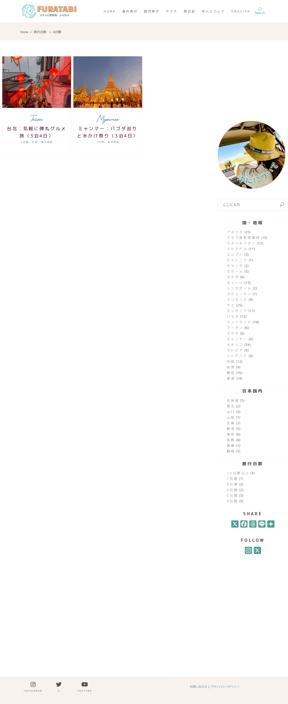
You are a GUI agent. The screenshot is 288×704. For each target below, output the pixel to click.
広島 (231, 423)
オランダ (235, 266)
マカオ (233, 333)
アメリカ (235, 232)
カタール (235, 271)
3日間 (232, 484)
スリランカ (237, 299)
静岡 (231, 451)
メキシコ (235, 344)
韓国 (231, 373)
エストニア (237, 260)
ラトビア (235, 350)
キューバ (235, 282)
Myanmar (108, 118)
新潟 (231, 428)
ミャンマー (237, 339)
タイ (231, 305)
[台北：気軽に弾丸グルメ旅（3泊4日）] (36, 82)
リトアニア (237, 356)
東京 (231, 434)
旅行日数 (40, 32)
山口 (231, 412)
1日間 (232, 478)
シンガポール (239, 288)
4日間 (25, 142)
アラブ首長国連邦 (243, 237)
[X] (234, 524)
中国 (231, 361)
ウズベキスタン (241, 243)
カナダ (233, 277)
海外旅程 (47, 142)
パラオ (233, 316)
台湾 (35, 142)
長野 (231, 440)
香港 (231, 378)
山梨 (231, 417)
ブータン (235, 328)
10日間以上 (238, 473)
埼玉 (231, 406)
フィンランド (239, 322)
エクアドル (237, 249)
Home (24, 32)
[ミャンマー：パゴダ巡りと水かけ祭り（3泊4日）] (107, 82)
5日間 (232, 495)
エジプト (235, 254)
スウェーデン (239, 294)
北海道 (233, 400)
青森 (231, 445)
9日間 (232, 501)
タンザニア (237, 311)
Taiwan (36, 118)
